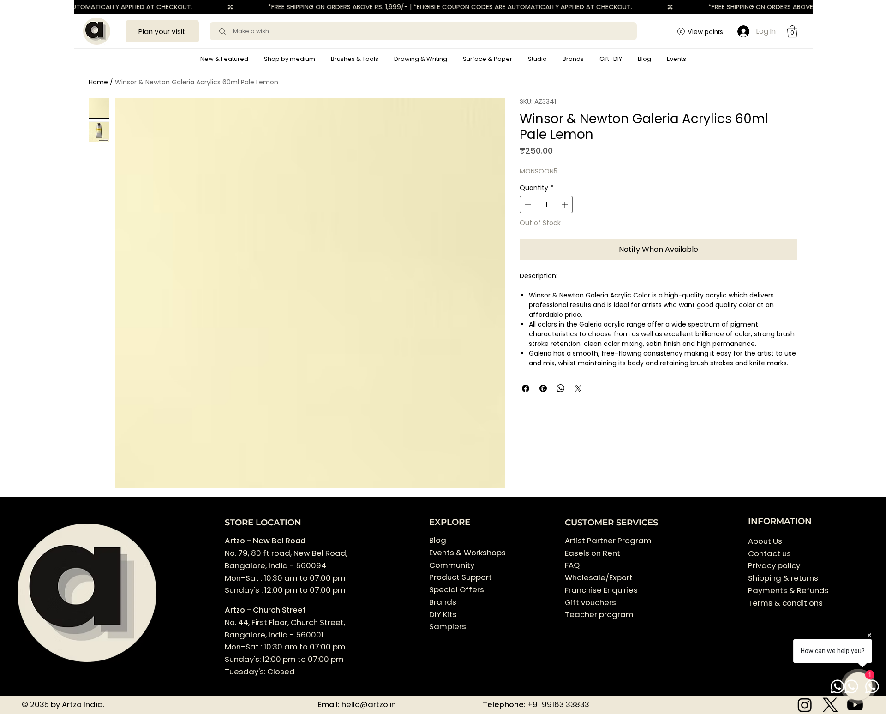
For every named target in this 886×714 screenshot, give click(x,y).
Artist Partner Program (608, 540)
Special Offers (456, 589)
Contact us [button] (769, 553)
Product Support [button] (460, 577)
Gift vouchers (590, 602)
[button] (289, 59)
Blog (437, 540)
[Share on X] (578, 388)
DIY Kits (443, 614)
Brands (442, 601)
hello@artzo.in (368, 704)
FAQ (572, 565)
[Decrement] (527, 204)
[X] (830, 705)
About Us (765, 541)
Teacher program (599, 614)
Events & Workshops (467, 552)
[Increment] (565, 204)
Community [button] (451, 565)
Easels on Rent (592, 553)
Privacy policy (774, 565)
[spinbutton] (546, 204)
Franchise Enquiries (601, 589)
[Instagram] (805, 705)
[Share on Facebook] (525, 388)
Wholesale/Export (599, 577)
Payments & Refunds (788, 590)
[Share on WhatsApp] (560, 388)
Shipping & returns (783, 577)
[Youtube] (855, 705)
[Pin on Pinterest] (543, 388)
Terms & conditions (786, 602)
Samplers (447, 626)
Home (98, 82)
